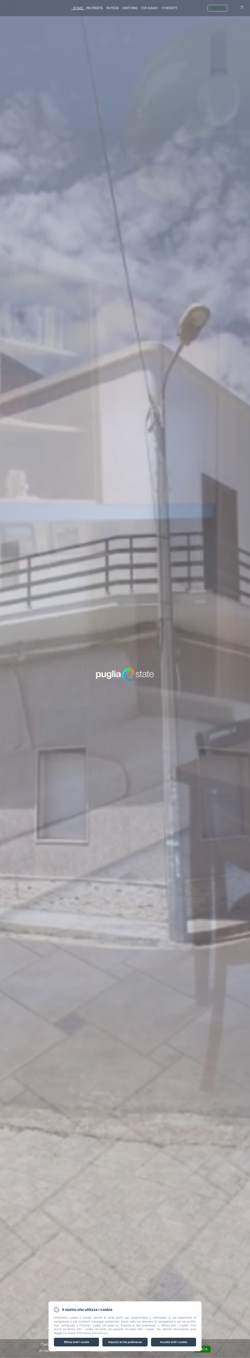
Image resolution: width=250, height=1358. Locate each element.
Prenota (217, 8)
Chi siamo (149, 8)
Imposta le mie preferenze (125, 1342)
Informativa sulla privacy (92, 1333)
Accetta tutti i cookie (173, 1342)
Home (78, 8)
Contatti (169, 8)
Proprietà (94, 8)
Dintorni (130, 8)
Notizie (112, 8)
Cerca (202, 1349)
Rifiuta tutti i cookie (76, 1342)
